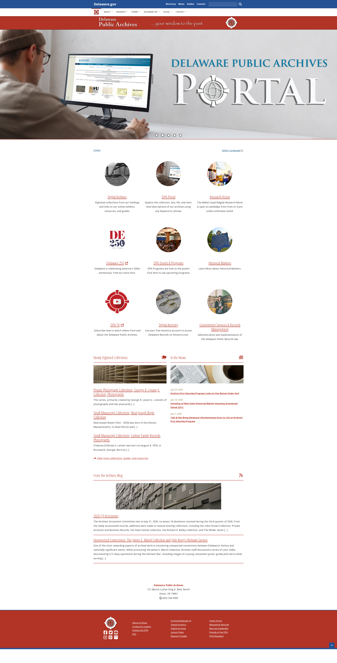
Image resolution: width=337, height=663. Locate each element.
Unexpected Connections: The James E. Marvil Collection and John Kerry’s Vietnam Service (150, 540)
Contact (201, 3)
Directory (171, 3)
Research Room (220, 197)
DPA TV (117, 325)
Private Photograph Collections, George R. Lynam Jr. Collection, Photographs (126, 392)
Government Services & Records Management (219, 327)
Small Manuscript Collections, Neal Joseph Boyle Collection (123, 415)
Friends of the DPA (218, 632)
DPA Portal (168, 197)
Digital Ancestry (168, 325)
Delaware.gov (105, 4)
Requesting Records (219, 624)
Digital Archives (117, 197)
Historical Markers (220, 263)
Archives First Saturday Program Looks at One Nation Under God (204, 393)
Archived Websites (181, 620)
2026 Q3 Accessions (105, 516)
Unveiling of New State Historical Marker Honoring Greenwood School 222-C (204, 405)
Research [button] (121, 12)
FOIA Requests (216, 636)
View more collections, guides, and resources (122, 458)
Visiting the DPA (140, 630)
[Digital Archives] (116, 638)
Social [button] (166, 12)
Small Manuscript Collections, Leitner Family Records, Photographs (127, 438)
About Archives (139, 622)
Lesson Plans (177, 632)
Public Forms (215, 620)
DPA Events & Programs (168, 263)
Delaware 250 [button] (150, 12)
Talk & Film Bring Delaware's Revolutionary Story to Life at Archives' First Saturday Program (206, 419)
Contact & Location (141, 626)
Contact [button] (180, 12)
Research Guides (179, 636)
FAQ (134, 634)
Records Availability (218, 628)
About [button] (107, 12)
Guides (190, 3)
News (181, 3)
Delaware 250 (117, 263)
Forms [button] (135, 12)
